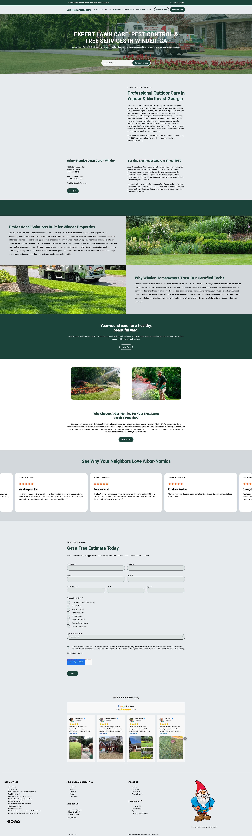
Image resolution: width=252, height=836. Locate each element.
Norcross (145, 189)
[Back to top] (248, 832)
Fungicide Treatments (15, 808)
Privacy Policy (73, 834)
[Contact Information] (145, 9)
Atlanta (146, 180)
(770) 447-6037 (178, 3)
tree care (12, 247)
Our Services (12, 787)
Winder (72, 794)
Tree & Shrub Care (13, 794)
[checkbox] (126, 614)
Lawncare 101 (136, 806)
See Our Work (136, 791)
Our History (135, 789)
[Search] (150, 9)
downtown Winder (163, 184)
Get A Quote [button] (73, 191)
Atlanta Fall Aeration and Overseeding (20, 799)
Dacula (138, 175)
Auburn (158, 175)
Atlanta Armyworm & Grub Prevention (20, 803)
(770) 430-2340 (73, 172)
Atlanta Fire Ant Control (15, 801)
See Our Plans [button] (126, 347)
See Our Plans (12, 789)
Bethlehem (131, 175)
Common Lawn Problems (140, 813)
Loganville (175, 172)
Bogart (170, 175)
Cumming (153, 189)
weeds (55, 250)
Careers (134, 787)
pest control (157, 108)
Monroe (164, 175)
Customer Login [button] (161, 9)
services (166, 108)
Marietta (164, 189)
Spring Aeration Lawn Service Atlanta (19, 796)
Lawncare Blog (136, 809)
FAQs (133, 811)
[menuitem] (98, 9)
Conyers (130, 177)
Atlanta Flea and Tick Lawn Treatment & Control (23, 813)
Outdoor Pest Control (14, 806)
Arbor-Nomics (153, 135)
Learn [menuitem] (107, 9)
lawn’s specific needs (154, 427)
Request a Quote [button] (177, 9)
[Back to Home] (79, 10)
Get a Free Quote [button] (126, 439)
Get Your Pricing (141, 63)
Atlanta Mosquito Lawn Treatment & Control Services (24, 811)
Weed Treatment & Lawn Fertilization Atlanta (22, 791)
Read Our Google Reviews (76, 183)
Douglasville (73, 796)
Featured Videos (137, 794)
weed (170, 424)
